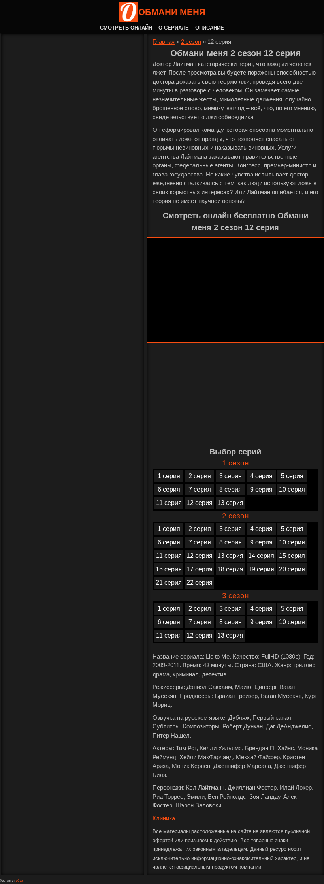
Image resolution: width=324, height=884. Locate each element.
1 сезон (235, 463)
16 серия (169, 569)
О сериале (173, 28)
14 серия (261, 555)
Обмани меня (171, 12)
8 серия (230, 489)
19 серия (261, 569)
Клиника (164, 818)
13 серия (230, 502)
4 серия (261, 476)
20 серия (292, 569)
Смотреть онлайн (126, 28)
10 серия (292, 489)
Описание (209, 28)
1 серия (169, 476)
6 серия (169, 489)
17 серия (199, 569)
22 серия (199, 582)
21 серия (169, 582)
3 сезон (235, 595)
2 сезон (191, 41)
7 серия (199, 489)
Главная (164, 41)
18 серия (230, 569)
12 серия (199, 502)
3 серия (230, 476)
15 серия (292, 555)
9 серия (261, 489)
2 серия (199, 476)
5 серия (292, 476)
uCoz (19, 880)
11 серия (169, 502)
